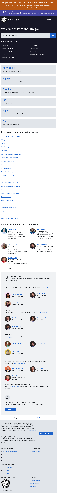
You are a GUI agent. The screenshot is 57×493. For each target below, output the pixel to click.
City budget (4, 143)
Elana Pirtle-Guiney (43, 318)
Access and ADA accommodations (10, 136)
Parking (3, 190)
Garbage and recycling (7, 175)
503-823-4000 (18, 432)
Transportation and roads (8, 207)
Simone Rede (13, 244)
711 (31, 432)
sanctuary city (6, 45)
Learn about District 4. (20, 363)
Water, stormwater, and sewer (9, 218)
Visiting (3, 215)
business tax (33, 45)
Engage (6, 78)
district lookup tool (15, 386)
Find (5, 121)
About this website (35, 480)
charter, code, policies (8, 48)
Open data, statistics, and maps (10, 182)
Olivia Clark (12, 258)
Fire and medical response (8, 172)
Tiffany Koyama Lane (19, 351)
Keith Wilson (13, 229)
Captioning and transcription (38, 454)
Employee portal (34, 483)
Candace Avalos (17, 294)
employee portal (7, 51)
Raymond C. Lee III (43, 229)
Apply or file (9, 67)
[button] (50, 20)
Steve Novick (41, 343)
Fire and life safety (6, 168)
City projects (4, 150)
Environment (4, 165)
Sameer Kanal (16, 326)
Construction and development (9, 157)
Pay (4, 99)
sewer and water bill (8, 57)
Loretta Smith (16, 303)
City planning (5, 147)
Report (6, 110)
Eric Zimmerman (17, 368)
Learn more (9, 409)
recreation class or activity (37, 54)
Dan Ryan (15, 318)
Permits (7, 89)
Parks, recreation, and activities (10, 193)
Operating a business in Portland (10, 186)
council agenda (34, 48)
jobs (3, 54)
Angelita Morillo (17, 343)
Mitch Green (41, 368)
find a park (33, 51)
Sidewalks (4, 204)
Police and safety (6, 197)
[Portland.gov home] (10, 20)
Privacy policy (33, 457)
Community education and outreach (11, 154)
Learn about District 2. (42, 312)
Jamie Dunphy (42, 244)
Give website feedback (34, 418)
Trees (3, 211)
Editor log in (33, 486)
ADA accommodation (35, 451)
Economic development (7, 161)
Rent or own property (7, 200)
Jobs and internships (7, 179)
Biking (3, 140)
